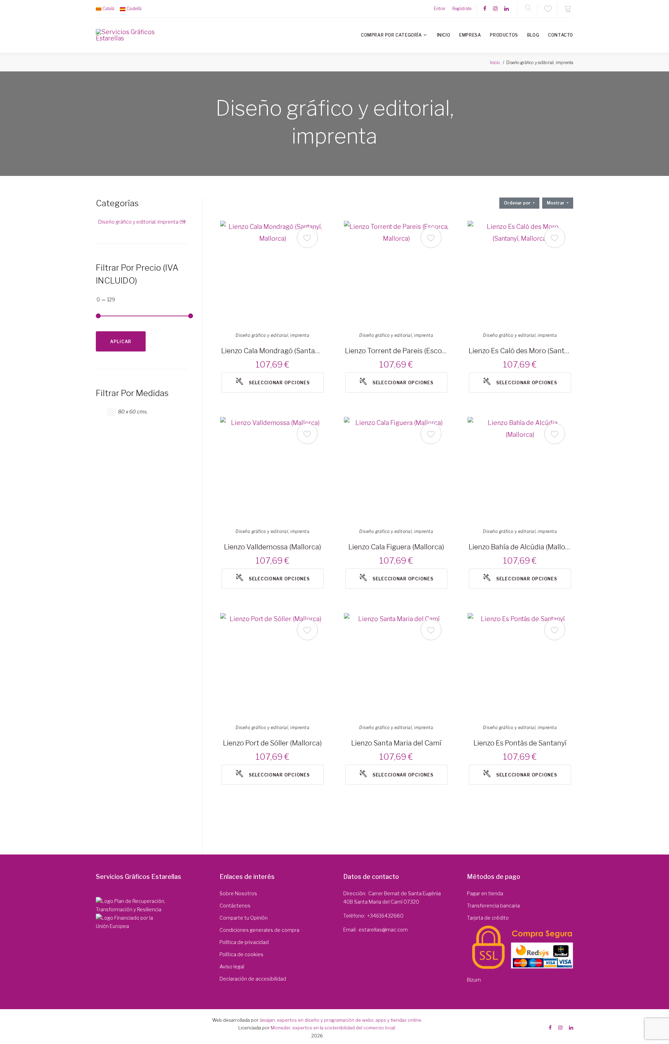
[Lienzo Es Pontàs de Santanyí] (520, 665)
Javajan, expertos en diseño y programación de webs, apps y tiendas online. (341, 1020)
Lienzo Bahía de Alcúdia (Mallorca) (520, 547)
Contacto (560, 35)
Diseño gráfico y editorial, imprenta (272, 335)
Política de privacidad (244, 942)
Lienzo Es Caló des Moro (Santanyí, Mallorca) (520, 351)
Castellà (133, 8)
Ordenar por (518, 203)
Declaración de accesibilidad (253, 979)
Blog (533, 35)
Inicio (444, 35)
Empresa (470, 35)
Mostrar (556, 203)
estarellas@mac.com (383, 930)
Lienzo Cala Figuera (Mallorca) (396, 547)
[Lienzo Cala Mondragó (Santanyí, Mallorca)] (272, 273)
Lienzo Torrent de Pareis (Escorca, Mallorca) (396, 351)
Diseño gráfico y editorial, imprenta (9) (141, 222)
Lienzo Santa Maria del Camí (396, 743)
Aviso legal (232, 966)
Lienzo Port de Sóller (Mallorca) (272, 743)
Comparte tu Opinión (244, 918)
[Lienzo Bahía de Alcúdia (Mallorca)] (520, 469)
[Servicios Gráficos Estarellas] (126, 35)
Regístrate (461, 8)
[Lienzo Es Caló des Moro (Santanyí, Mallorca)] (520, 273)
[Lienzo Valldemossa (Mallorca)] (272, 469)
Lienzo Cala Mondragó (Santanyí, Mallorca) (272, 351)
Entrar (440, 8)
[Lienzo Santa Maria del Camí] (396, 665)
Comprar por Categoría (391, 35)
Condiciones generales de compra (259, 930)
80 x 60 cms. (133, 412)
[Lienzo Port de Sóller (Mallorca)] (272, 665)
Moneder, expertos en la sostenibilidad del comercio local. (333, 1027)
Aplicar (120, 341)
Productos (504, 35)
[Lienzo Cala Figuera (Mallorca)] (396, 469)
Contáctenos (235, 905)
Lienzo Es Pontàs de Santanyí (520, 743)
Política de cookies (241, 954)
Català (108, 8)
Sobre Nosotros (238, 893)
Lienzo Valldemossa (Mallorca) (272, 547)
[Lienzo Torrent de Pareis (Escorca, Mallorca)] (396, 273)
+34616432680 (385, 916)
